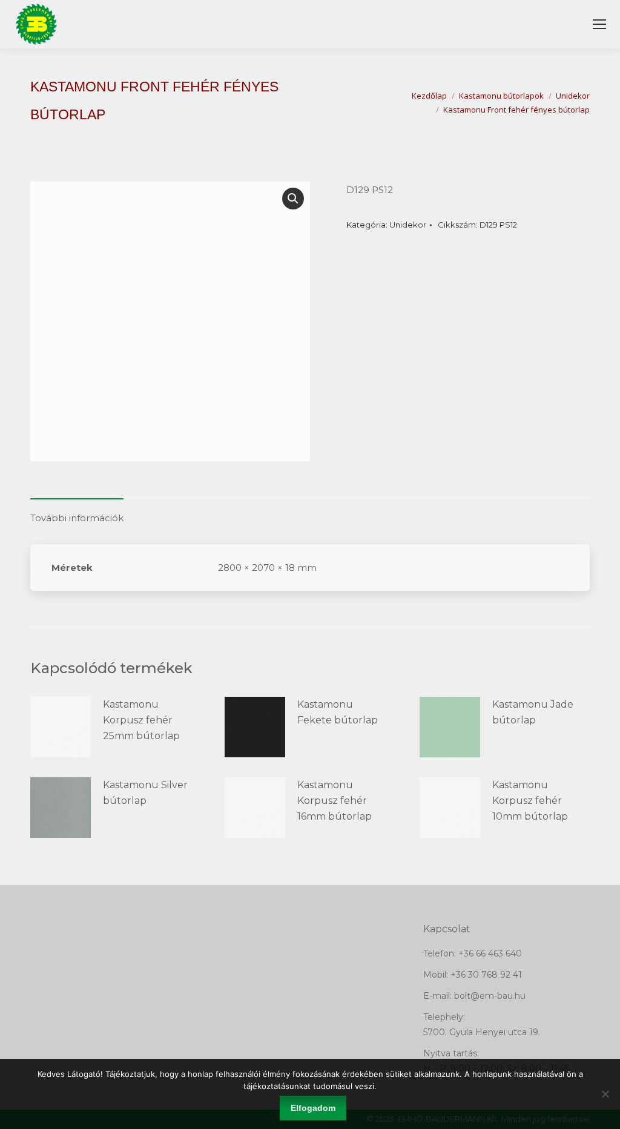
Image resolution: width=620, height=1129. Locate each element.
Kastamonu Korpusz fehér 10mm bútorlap (530, 800)
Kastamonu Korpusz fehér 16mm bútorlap (334, 800)
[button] (293, 198)
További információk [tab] (77, 518)
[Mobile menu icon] (599, 24)
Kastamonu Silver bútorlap (145, 792)
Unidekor (407, 224)
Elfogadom (313, 1108)
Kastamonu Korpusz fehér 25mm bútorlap (141, 720)
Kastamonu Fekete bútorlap (337, 712)
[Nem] (605, 1094)
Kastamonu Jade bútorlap (532, 712)
